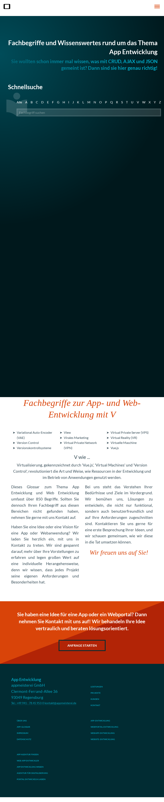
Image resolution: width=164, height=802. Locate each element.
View (67, 432)
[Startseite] (6, 7)
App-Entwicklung (100, 720)
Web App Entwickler (28, 760)
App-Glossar (23, 727)
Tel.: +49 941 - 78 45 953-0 (27, 703)
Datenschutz (24, 739)
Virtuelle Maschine (124, 442)
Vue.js (115, 448)
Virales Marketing (76, 437)
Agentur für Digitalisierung (32, 773)
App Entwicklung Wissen (30, 767)
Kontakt (95, 705)
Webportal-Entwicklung (104, 727)
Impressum (22, 733)
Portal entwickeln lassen (31, 779)
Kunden (95, 699)
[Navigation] (157, 7)
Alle (19, 102)
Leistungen (97, 686)
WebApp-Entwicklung (103, 733)
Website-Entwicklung (103, 739)
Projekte (96, 693)
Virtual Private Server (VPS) (130, 432)
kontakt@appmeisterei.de (60, 703)
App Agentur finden (28, 754)
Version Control (28, 442)
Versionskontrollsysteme (34, 448)
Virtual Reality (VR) (124, 437)
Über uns (22, 720)
